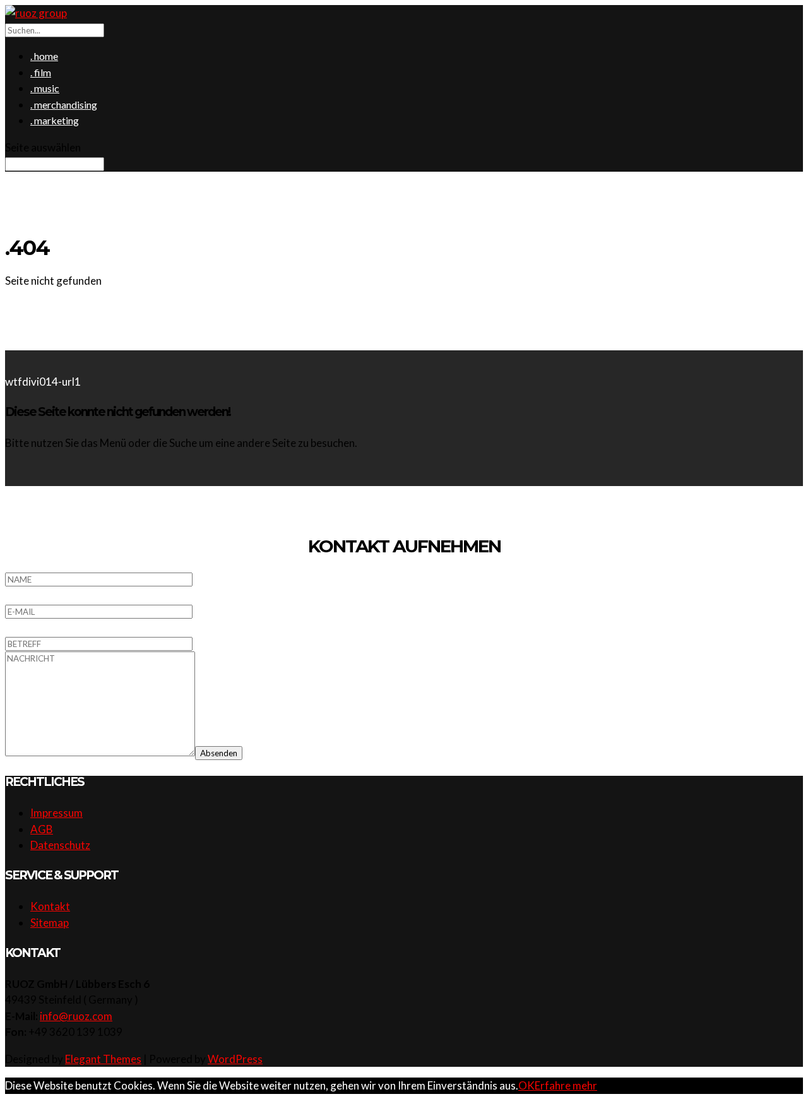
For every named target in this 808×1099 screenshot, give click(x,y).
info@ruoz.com (76, 1016)
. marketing (54, 120)
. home (44, 56)
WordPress (235, 1059)
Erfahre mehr (566, 1085)
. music (44, 88)
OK (526, 1085)
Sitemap (49, 922)
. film (40, 72)
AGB (41, 829)
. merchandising (63, 104)
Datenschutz (60, 845)
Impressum (56, 812)
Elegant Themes (103, 1059)
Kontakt (50, 906)
